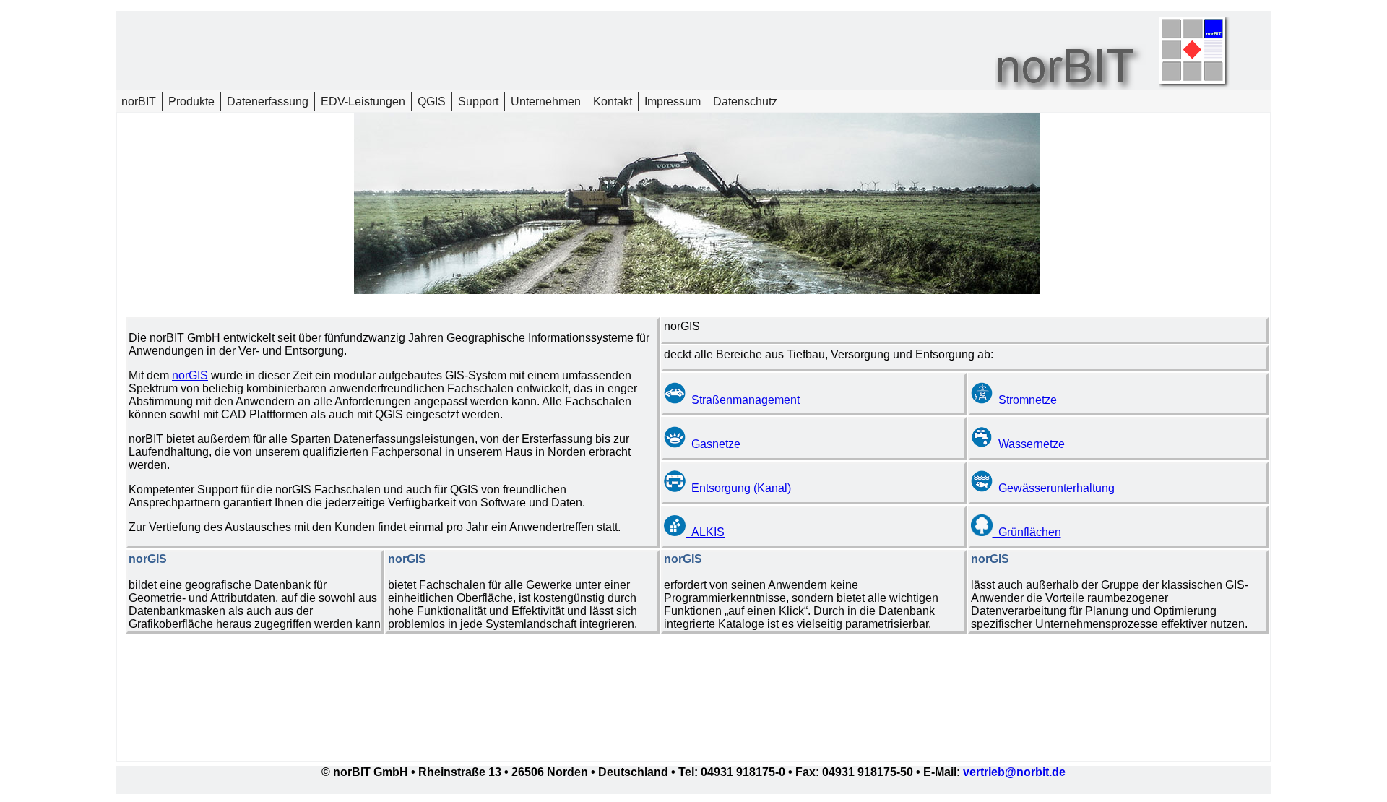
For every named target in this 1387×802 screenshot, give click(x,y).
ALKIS (705, 532)
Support (478, 101)
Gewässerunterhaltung (1054, 488)
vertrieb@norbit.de (1014, 772)
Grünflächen (1027, 532)
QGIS (432, 101)
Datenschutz (745, 101)
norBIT (138, 101)
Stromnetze (1025, 400)
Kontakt (612, 101)
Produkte (191, 101)
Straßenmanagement (743, 400)
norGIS (190, 375)
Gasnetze (713, 444)
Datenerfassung (267, 101)
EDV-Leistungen (363, 101)
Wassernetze (1029, 444)
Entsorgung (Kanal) (738, 488)
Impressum (672, 101)
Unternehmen (546, 101)
